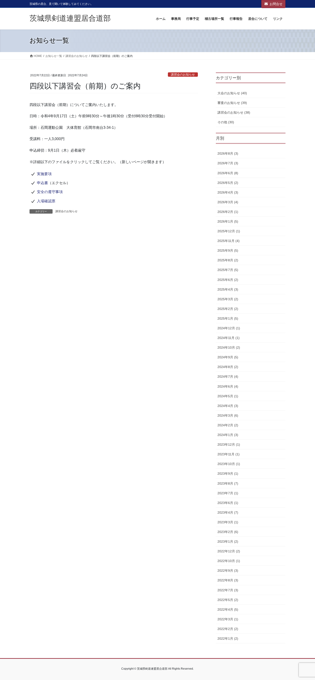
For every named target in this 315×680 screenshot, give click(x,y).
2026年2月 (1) (227, 212)
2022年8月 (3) (227, 580)
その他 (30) (225, 122)
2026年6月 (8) (227, 173)
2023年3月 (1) (227, 522)
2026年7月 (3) (227, 163)
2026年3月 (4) (227, 202)
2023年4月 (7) (227, 512)
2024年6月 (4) (227, 386)
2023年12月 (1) (228, 444)
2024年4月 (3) (227, 406)
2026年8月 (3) (227, 153)
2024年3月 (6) (227, 415)
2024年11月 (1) (228, 338)
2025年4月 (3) (227, 289)
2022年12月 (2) (228, 551)
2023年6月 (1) (227, 503)
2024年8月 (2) (227, 367)
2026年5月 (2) (227, 183)
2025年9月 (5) (227, 250)
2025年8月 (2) (227, 260)
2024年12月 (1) (228, 328)
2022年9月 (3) (227, 570)
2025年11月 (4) (228, 241)
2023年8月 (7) (227, 483)
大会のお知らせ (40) (232, 93)
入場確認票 (46, 201)
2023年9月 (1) (227, 473)
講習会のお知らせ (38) (233, 112)
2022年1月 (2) (227, 638)
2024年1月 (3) (227, 435)
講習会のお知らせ (183, 74)
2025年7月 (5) (227, 270)
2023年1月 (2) (227, 541)
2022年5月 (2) (227, 600)
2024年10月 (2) (228, 347)
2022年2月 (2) (227, 629)
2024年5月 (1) (227, 396)
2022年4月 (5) (227, 609)
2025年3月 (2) (227, 299)
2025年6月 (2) (227, 280)
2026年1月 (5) (227, 221)
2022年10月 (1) (228, 561)
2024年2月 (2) (227, 425)
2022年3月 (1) (227, 619)
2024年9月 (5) (227, 357)
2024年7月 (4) (227, 376)
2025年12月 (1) (228, 231)
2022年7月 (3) (227, 590)
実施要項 (44, 174)
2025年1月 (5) (227, 318)
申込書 (42, 183)
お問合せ (276, 4)
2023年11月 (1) (228, 454)
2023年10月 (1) (228, 464)
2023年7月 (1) (227, 493)
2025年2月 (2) (227, 309)
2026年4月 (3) (227, 192)
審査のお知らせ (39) (232, 103)
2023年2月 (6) (227, 532)
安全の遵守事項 (50, 192)
